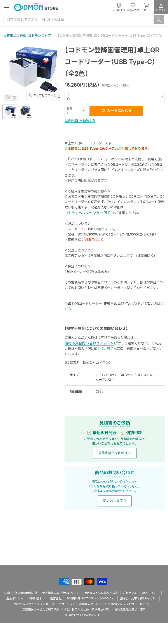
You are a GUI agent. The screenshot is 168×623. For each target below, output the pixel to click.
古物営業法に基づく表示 (130, 609)
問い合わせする (114, 500)
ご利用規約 (130, 593)
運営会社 (55, 598)
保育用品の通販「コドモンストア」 (28, 35)
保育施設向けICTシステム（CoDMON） (90, 598)
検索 (7, 593)
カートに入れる (118, 110)
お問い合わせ (36, 598)
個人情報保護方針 (26, 593)
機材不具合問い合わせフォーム (89, 343)
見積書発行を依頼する (80, 120)
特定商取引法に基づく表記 (101, 593)
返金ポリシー (14, 598)
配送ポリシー (150, 593)
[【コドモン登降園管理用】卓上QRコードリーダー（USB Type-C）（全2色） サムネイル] (10, 112)
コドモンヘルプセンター (84, 213)
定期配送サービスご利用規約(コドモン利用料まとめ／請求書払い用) (66, 609)
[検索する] (159, 19)
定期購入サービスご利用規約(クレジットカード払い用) (114, 604)
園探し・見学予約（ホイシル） (138, 598)
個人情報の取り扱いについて (60, 593)
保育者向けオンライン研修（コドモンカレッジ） (44, 604)
